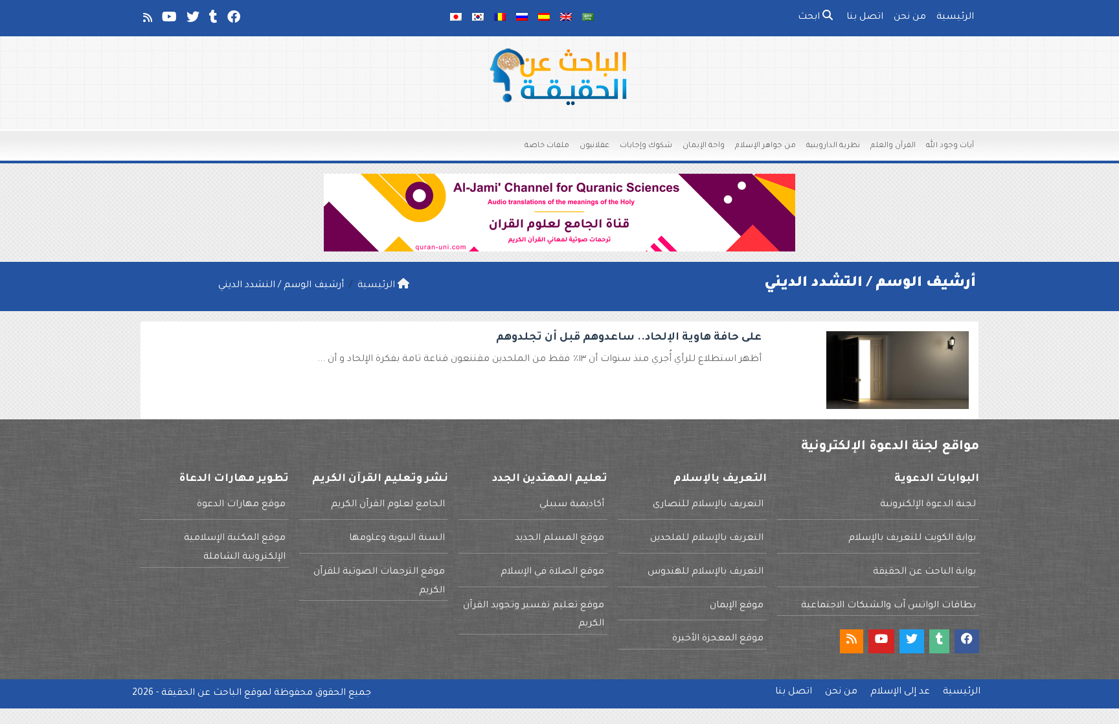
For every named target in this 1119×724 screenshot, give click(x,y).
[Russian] (522, 18)
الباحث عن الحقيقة (201, 693)
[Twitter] (192, 20)
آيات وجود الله (950, 146)
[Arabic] (588, 18)
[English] (566, 18)
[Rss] (146, 20)
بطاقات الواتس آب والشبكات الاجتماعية (888, 606)
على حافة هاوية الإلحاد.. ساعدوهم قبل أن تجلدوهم (629, 338)
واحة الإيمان (704, 146)
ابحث (810, 17)
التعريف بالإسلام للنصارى (708, 505)
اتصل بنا (864, 17)
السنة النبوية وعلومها (397, 538)
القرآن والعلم (893, 146)
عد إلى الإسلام (900, 692)
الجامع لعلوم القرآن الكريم (388, 505)
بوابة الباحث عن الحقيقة (924, 572)
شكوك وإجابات (646, 146)
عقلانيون (594, 146)
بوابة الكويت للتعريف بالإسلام (912, 538)
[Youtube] (168, 20)
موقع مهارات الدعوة (241, 505)
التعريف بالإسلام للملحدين (706, 538)
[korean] (478, 18)
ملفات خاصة (547, 146)
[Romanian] (500, 18)
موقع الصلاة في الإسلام (552, 572)
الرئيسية (955, 17)
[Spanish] (544, 18)
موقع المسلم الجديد (559, 538)
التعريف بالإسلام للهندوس (705, 572)
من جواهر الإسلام (765, 146)
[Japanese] (456, 18)
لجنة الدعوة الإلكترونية (928, 505)
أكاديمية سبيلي (571, 505)
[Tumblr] (212, 20)
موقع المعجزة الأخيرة (717, 639)
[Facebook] (233, 20)
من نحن (910, 17)
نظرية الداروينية (833, 146)
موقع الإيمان (736, 606)
